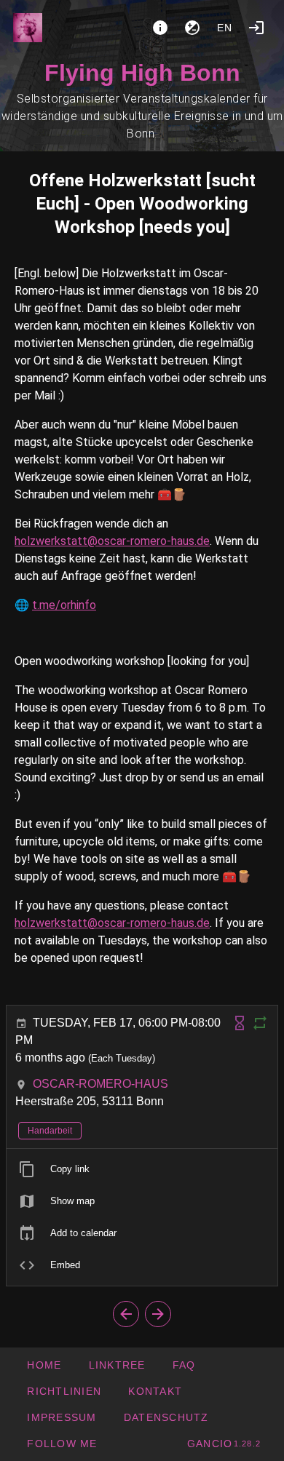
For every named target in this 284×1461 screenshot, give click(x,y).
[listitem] (142, 1169)
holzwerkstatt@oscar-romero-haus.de (112, 541)
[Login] (256, 28)
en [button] (225, 27)
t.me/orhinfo (64, 605)
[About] (160, 28)
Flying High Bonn (142, 73)
